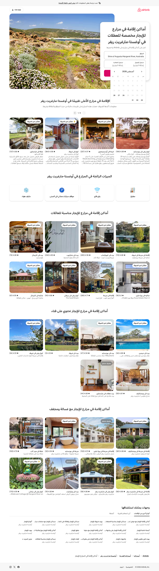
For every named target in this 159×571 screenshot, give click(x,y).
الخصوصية (129, 567)
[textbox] (135, 65)
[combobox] (125, 56)
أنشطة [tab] (111, 513)
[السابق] (84, 113)
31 (132, 100)
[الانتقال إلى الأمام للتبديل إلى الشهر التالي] (114, 71)
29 (142, 100)
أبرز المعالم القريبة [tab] (124, 513)
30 (137, 100)
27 (119, 95)
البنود (122, 567)
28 (114, 95)
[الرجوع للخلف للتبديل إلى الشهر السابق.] (141, 71)
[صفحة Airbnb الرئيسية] (144, 9)
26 (123, 95)
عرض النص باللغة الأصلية (67, 3)
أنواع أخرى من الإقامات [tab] (142, 513)
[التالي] (75, 113)
